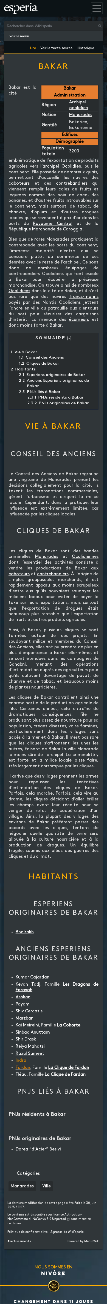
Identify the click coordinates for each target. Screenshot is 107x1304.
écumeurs (79, 320)
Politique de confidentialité (27, 1232)
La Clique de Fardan (68, 1068)
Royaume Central (52, 224)
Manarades (80, 115)
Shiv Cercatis (29, 1011)
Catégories (28, 1173)
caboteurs (19, 183)
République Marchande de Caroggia (45, 229)
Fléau (21, 1074)
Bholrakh (25, 932)
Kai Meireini (27, 1025)
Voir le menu (19, 36)
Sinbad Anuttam (33, 1032)
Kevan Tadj (28, 984)
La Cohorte (68, 1025)
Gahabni (17, 664)
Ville (46, 1186)
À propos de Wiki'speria (67, 1232)
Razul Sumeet (30, 1054)
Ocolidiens (19, 291)
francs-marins (83, 297)
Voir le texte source (56, 47)
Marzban (24, 1018)
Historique (85, 47)
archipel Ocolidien (62, 166)
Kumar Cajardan (32, 977)
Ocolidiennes (85, 557)
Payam (23, 1004)
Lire (33, 47)
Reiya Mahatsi (30, 1046)
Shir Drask (26, 1039)
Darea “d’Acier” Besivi (38, 1149)
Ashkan (23, 997)
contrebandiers (72, 183)
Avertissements (19, 1241)
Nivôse (53, 1273)
